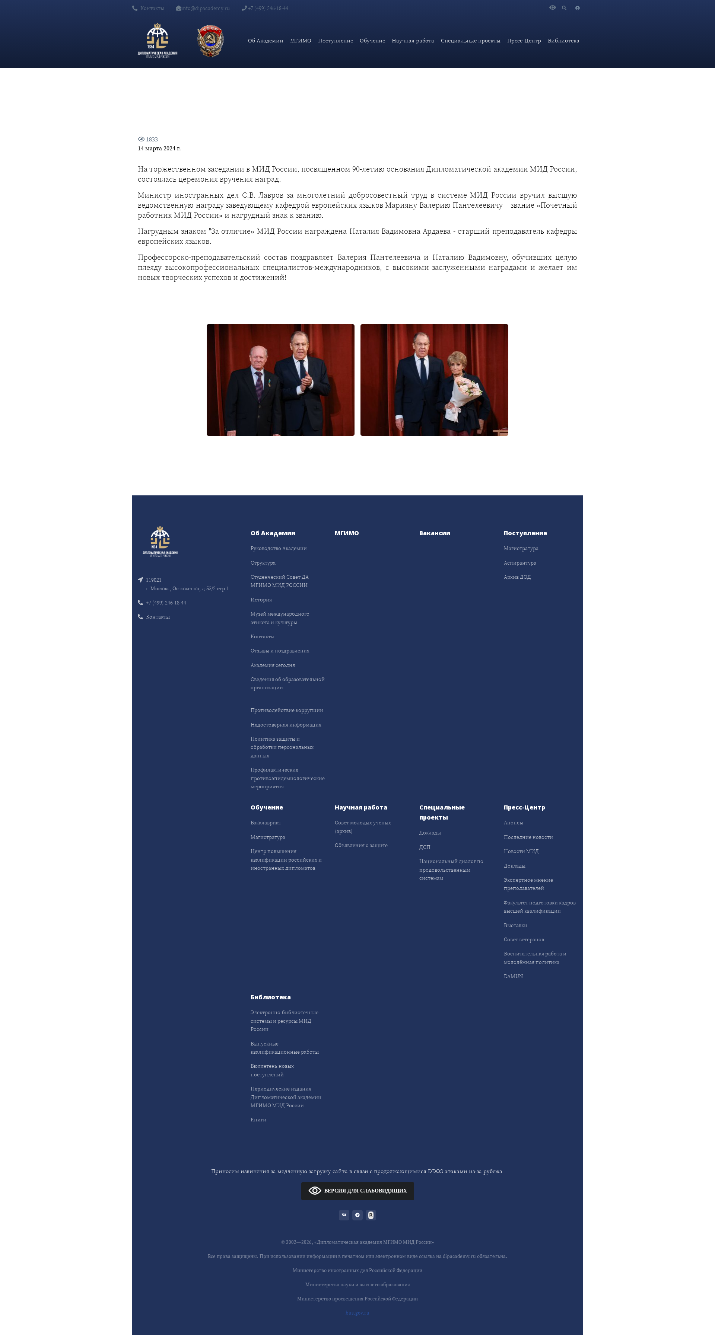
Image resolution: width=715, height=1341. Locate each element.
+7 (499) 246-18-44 (267, 8)
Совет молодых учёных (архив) (363, 826)
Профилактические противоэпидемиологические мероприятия (288, 778)
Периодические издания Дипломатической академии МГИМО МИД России (286, 1097)
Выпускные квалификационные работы (285, 1048)
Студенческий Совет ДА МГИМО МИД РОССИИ (280, 581)
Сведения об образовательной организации (288, 683)
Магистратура (521, 548)
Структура (263, 562)
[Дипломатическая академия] (157, 40)
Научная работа (413, 40)
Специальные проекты (470, 40)
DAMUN (513, 976)
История (261, 599)
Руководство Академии (279, 548)
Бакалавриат (266, 822)
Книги (258, 1119)
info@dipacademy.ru (205, 8)
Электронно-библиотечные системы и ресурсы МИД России (284, 1021)
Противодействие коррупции (287, 710)
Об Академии (265, 40)
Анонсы (513, 822)
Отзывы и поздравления (280, 650)
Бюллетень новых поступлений (272, 1070)
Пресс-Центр (524, 40)
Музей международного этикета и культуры (280, 618)
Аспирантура (520, 562)
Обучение (372, 40)
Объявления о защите (361, 845)
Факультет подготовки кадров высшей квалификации (540, 906)
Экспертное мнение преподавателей (528, 884)
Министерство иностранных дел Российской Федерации (357, 1270)
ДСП (424, 847)
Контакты (152, 8)
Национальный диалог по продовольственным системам (451, 870)
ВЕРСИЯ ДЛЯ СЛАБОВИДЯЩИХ (365, 1191)
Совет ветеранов (524, 939)
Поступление (335, 40)
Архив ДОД (517, 577)
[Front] (160, 541)
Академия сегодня (273, 665)
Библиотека (563, 40)
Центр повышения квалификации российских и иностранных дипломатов (286, 859)
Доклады (430, 832)
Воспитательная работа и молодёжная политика (535, 957)
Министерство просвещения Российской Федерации (357, 1299)
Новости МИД (521, 851)
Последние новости (528, 837)
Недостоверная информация (286, 724)
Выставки (515, 925)
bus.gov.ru (357, 1313)
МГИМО (300, 40)
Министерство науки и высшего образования (357, 1284)
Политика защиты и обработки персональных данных (282, 747)
